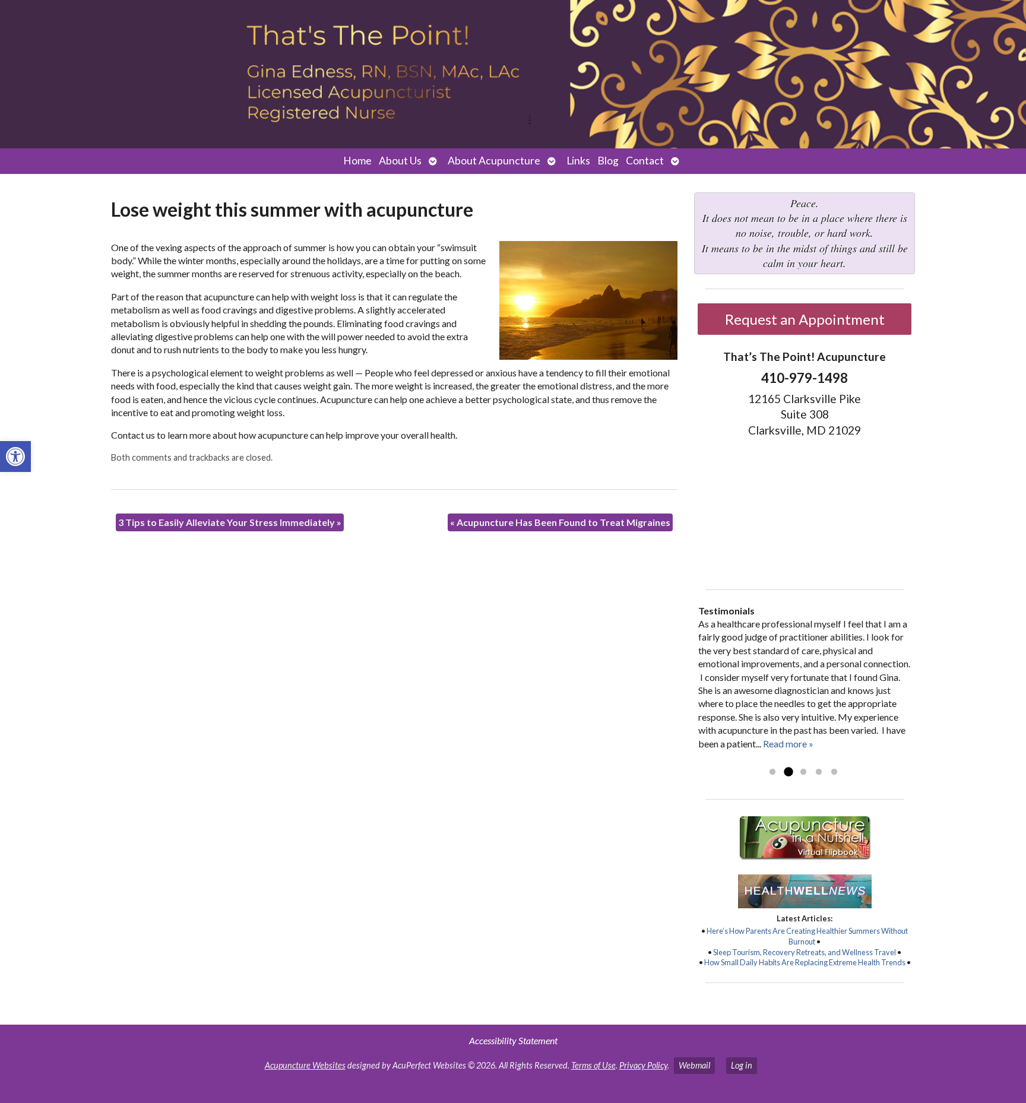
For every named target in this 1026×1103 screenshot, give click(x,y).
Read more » (788, 743)
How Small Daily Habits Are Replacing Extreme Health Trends (804, 962)
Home (357, 160)
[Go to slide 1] (772, 772)
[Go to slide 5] (834, 772)
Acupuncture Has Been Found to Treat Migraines (560, 522)
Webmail (694, 1065)
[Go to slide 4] (819, 772)
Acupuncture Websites (305, 1065)
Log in (741, 1065)
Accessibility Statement (513, 1040)
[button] (15, 456)
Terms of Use (593, 1065)
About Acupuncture (494, 160)
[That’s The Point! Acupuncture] (513, 74)
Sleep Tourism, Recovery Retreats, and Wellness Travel (804, 952)
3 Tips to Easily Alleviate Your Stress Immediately (229, 522)
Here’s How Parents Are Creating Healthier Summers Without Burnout (807, 936)
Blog (608, 160)
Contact (645, 160)
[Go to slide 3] (803, 772)
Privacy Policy (643, 1065)
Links (578, 160)
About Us (400, 160)
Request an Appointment (805, 319)
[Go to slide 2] (788, 772)
